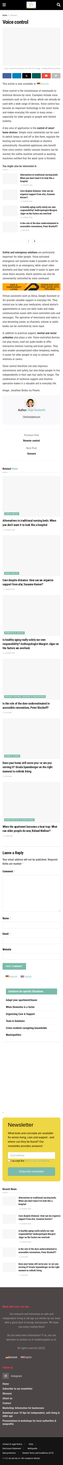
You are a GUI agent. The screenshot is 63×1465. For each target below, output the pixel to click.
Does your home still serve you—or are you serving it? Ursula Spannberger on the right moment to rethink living (28, 767)
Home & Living (12, 756)
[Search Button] (58, 5)
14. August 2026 (26, 185)
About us (7, 1398)
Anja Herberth (36, 410)
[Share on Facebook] (7, 75)
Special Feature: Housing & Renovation (25, 697)
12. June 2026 (8, 836)
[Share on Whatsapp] (36, 75)
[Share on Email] (46, 75)
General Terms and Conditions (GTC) (38, 1453)
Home (5, 15)
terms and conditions (37, 1160)
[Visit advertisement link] (31, 1075)
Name (7, 918)
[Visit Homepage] (31, 5)
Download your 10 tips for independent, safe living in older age (31, 1414)
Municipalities (13, 1034)
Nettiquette (32, 1448)
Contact (7, 1403)
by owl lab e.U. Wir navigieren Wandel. (24, 1458)
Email (7, 933)
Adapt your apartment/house (21, 1000)
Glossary (13, 15)
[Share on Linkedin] (16, 75)
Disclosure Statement (12, 1448)
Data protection (9, 1453)
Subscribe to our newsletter (17, 1388)
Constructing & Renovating (19, 820)
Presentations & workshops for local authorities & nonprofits (29, 1422)
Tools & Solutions (15, 1021)
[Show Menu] (4, 5)
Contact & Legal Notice (12, 1444)
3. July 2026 (24, 230)
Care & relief (11, 514)
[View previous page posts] (28, 241)
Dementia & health (14, 633)
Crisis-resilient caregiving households (26, 1028)
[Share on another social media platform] (56, 75)
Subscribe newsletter (31, 1171)
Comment (9, 871)
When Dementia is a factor (20, 1007)
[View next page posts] (34, 241)
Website (7, 949)
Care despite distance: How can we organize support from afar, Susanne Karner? (37, 194)
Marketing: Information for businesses (23, 1408)
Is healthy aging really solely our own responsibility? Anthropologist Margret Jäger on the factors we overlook (38, 210)
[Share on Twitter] (26, 75)
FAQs (31, 1444)
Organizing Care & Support (20, 1014)
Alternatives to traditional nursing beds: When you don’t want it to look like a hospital (39, 178)
